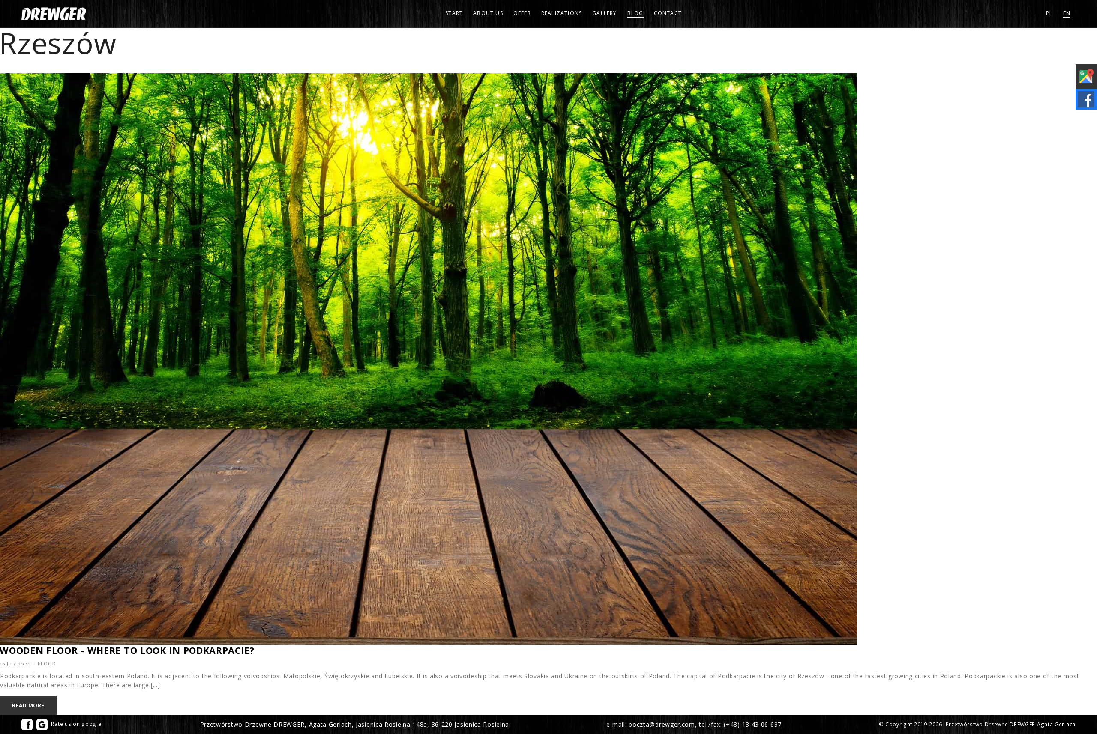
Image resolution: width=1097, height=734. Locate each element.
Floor (46, 663)
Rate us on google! (76, 723)
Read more (28, 705)
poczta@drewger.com (662, 724)
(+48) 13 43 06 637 (753, 724)
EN (1066, 13)
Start (454, 13)
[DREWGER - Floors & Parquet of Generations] (53, 13)
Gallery (604, 13)
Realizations (561, 13)
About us (488, 13)
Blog (635, 13)
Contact (668, 13)
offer (522, 13)
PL (1049, 13)
